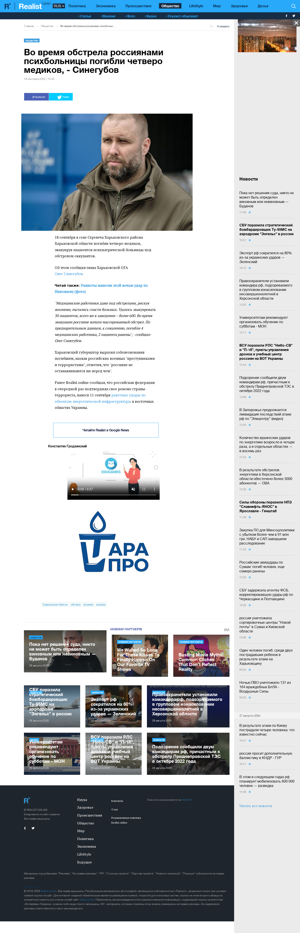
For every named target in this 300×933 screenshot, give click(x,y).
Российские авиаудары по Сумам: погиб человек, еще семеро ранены (262, 566)
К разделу (223, 26)
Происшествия (138, 6)
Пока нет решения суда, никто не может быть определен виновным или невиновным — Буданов (266, 199)
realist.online (86, 899)
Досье (263, 6)
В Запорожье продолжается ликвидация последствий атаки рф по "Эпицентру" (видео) (265, 414)
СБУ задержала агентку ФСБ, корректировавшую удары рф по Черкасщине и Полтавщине (266, 594)
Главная (29, 26)
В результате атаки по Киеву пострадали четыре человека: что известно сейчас (267, 729)
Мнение (109, 16)
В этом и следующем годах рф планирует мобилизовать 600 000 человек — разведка (267, 781)
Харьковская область (55, 604)
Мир (217, 6)
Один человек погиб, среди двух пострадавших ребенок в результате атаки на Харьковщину (266, 656)
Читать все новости (255, 805)
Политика (77, 6)
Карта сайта (31, 886)
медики (88, 604)
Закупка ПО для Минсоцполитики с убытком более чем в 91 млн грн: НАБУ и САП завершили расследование (267, 536)
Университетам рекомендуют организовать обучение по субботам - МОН (263, 321)
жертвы (100, 604)
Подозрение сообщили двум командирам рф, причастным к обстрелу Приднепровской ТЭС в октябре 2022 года (266, 384)
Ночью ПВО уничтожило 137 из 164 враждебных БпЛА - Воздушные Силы (265, 686)
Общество (170, 6)
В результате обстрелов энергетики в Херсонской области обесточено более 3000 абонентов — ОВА (265, 476)
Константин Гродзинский (67, 446)
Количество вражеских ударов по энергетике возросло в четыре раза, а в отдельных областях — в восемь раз (267, 444)
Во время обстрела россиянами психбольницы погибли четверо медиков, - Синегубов (88, 26)
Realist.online (49, 891)
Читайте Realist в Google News (106, 430)
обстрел (75, 604)
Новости (36, 637)
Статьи (85, 16)
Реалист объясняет (183, 16)
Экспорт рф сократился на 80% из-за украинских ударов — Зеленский (265, 257)
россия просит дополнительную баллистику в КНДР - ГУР (265, 755)
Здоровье (239, 6)
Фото (131, 16)
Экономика (106, 6)
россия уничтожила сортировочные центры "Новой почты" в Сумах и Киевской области (265, 624)
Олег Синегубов (69, 273)
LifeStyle (196, 6)
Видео (151, 16)
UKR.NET (187, 799)
